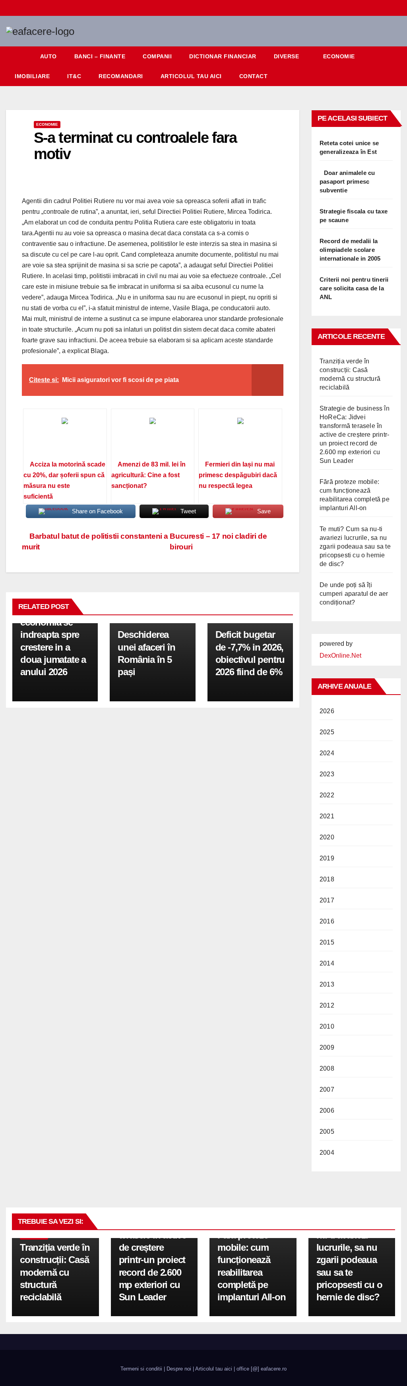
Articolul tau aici (191, 76)
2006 (327, 1110)
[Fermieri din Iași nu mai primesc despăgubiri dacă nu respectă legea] (240, 437)
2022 (327, 795)
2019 (327, 858)
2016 (327, 921)
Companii (157, 56)
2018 (327, 879)
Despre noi (179, 1369)
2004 (327, 1152)
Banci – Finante (100, 56)
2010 (327, 1026)
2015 (327, 942)
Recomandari (121, 76)
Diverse (286, 56)
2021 (327, 816)
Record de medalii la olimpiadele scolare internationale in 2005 (350, 250)
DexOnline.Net (340, 655)
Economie (339, 56)
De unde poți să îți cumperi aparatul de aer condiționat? (354, 594)
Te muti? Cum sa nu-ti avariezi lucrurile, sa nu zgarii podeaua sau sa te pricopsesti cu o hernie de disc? (355, 546)
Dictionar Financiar (222, 56)
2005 (327, 1131)
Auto (48, 56)
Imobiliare (32, 76)
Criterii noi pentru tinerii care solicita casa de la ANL (354, 288)
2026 (327, 711)
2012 (327, 1005)
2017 (327, 900)
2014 (327, 963)
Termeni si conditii (141, 1369)
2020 (327, 837)
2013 (327, 984)
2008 (327, 1068)
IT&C (74, 76)
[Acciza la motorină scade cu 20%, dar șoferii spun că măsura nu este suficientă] (65, 437)
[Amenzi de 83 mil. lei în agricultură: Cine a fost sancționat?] (152, 437)
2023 (327, 774)
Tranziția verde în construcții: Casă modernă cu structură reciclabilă (54, 1272)
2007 (327, 1089)
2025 (327, 732)
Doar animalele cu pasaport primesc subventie (347, 181)
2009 (327, 1047)
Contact (253, 76)
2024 (327, 753)
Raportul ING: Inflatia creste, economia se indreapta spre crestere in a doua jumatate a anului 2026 (53, 634)
